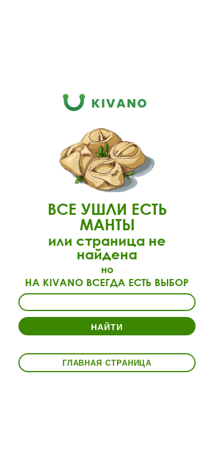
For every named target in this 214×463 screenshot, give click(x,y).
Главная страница (107, 362)
